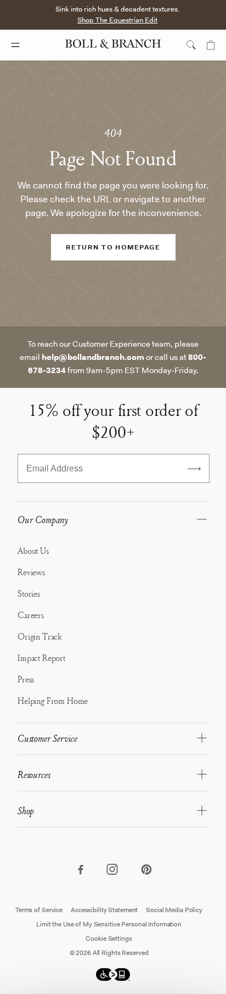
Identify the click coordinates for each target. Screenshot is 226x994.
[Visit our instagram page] (113, 870)
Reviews (31, 572)
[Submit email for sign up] (194, 468)
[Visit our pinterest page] (145, 870)
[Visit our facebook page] (80, 870)
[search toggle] (190, 45)
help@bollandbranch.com (93, 357)
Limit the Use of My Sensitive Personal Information (109, 924)
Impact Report (41, 658)
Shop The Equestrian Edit (117, 20)
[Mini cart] (210, 45)
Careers (31, 615)
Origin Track (39, 636)
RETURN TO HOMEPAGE (113, 247)
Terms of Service (39, 910)
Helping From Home (53, 701)
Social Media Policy (174, 910)
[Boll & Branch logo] (113, 45)
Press (26, 679)
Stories (29, 593)
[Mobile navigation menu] (25, 45)
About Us (33, 551)
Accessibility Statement (104, 910)
